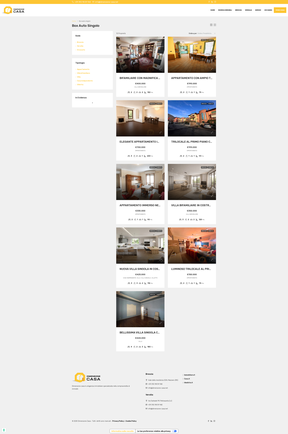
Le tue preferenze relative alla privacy (154, 431)
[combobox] (206, 33)
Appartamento (83, 69)
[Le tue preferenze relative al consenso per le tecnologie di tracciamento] (4, 430)
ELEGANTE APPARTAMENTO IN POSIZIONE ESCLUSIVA (154, 141)
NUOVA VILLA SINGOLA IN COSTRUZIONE (145, 269)
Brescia (238, 10)
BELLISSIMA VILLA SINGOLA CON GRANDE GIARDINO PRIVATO (159, 332)
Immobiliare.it (189, 375)
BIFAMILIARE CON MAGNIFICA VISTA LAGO (147, 78)
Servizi (258, 10)
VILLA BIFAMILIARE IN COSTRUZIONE (195, 205)
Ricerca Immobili (225, 10)
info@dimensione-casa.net (158, 388)
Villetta (80, 85)
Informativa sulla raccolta (122, 431)
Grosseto (81, 50)
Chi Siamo (268, 10)
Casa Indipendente (85, 81)
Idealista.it (188, 383)
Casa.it (187, 379)
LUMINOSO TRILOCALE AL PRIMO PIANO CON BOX (202, 269)
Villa (79, 77)
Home (212, 10)
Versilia (248, 10)
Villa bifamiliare (83, 73)
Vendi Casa (280, 10)
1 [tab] (93, 104)
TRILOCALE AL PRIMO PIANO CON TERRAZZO (200, 141)
